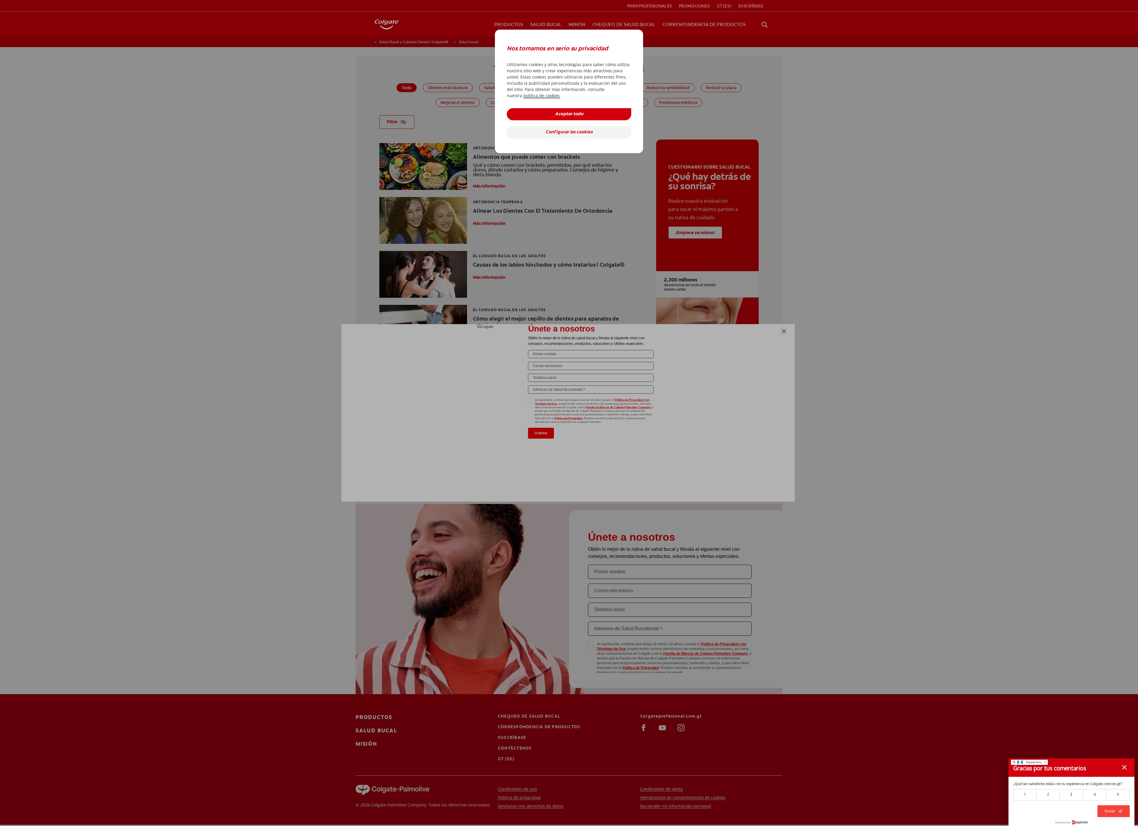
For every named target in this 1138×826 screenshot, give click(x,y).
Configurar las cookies (569, 132)
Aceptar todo (569, 114)
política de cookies (541, 95)
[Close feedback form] (1124, 767)
